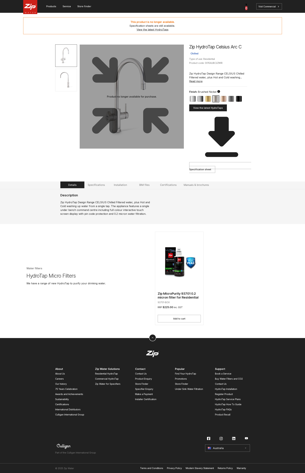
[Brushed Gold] (208, 98)
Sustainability (62, 399)
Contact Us (141, 373)
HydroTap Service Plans (228, 399)
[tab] (66, 55)
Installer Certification (145, 399)
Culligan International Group (69, 414)
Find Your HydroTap (185, 373)
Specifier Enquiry (144, 389)
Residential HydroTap (106, 373)
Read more (196, 81)
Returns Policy (225, 468)
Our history (61, 383)
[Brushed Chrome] (200, 98)
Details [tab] (72, 184)
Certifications (62, 404)
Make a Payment (144, 394)
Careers (59, 378)
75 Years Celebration (66, 389)
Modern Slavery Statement (200, 468)
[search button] (218, 91)
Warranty (241, 468)
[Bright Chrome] (192, 98)
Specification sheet (200, 169)
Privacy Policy (174, 468)
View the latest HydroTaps (152, 29)
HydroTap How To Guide (228, 404)
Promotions (181, 378)
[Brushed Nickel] (215, 98)
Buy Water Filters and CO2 (229, 378)
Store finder (84, 6)
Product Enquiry (143, 378)
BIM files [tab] (144, 184)
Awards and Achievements (69, 394)
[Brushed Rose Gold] (223, 98)
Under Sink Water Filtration (189, 389)
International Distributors (68, 409)
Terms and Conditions (151, 468)
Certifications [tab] (168, 184)
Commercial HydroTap (107, 378)
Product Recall (222, 414)
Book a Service (223, 373)
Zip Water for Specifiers (107, 383)
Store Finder (141, 383)
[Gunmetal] (231, 98)
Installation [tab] (120, 184)
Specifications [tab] (96, 184)
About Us (60, 373)
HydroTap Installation (226, 389)
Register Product (224, 394)
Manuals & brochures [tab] (196, 184)
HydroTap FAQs (223, 409)
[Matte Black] (238, 98)
